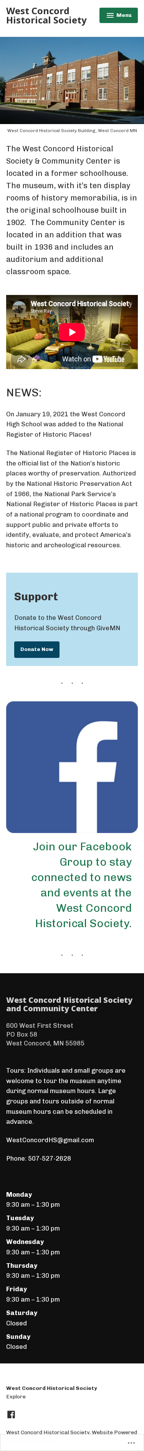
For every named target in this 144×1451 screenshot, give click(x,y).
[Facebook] (11, 1414)
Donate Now (36, 649)
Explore (16, 1396)
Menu (119, 16)
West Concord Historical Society (46, 15)
